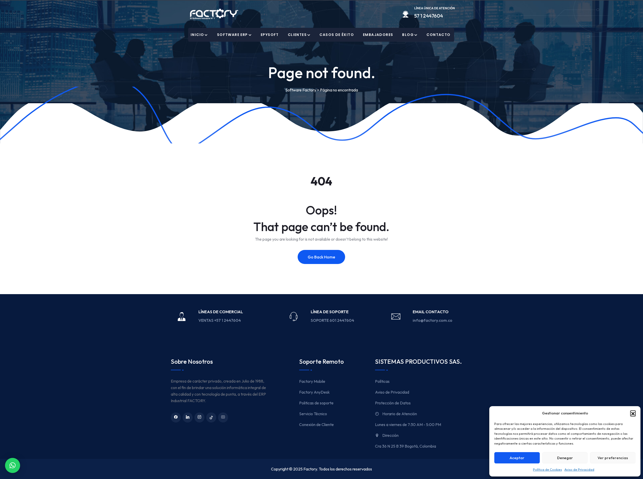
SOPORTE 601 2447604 (333, 320)
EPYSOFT (270, 34)
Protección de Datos (393, 402)
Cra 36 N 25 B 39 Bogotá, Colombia (405, 446)
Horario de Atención (399, 413)
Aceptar (517, 457)
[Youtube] (223, 417)
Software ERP (232, 34)
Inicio (197, 34)
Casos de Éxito (336, 34)
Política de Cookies (547, 469)
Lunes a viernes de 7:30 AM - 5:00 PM (408, 424)
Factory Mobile (312, 381)
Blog (408, 34)
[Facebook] (176, 417)
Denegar (565, 457)
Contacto (438, 34)
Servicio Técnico (313, 413)
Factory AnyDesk (314, 392)
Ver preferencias (613, 457)
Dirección (390, 435)
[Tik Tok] (211, 417)
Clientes (297, 34)
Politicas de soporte (316, 402)
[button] (632, 413)
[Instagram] (199, 417)
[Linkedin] (188, 417)
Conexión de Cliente (316, 424)
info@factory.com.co (432, 320)
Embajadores (378, 34)
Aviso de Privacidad (579, 469)
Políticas (382, 381)
